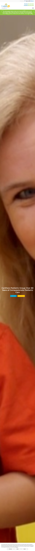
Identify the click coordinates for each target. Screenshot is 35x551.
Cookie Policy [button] (31, 546)
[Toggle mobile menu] (33, 8)
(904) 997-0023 (29, 5)
